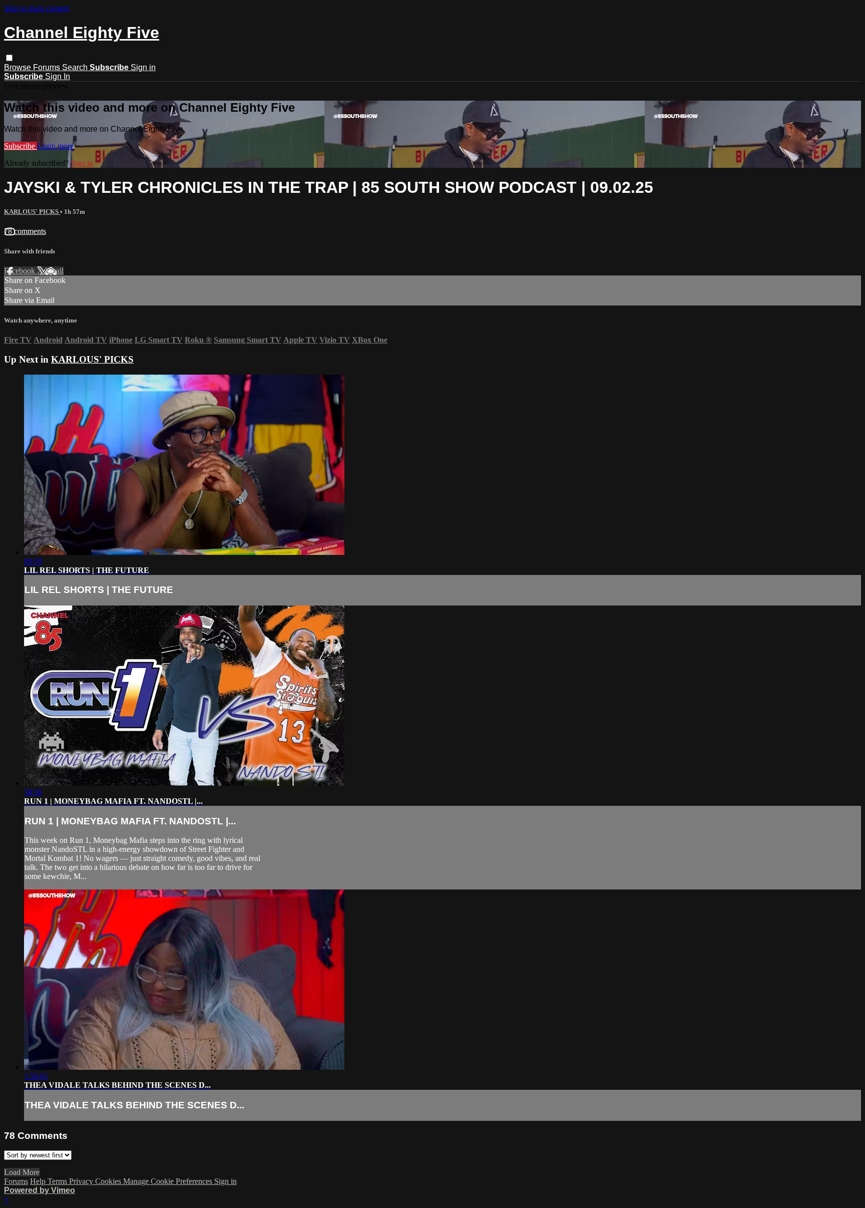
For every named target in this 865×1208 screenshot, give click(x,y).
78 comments (25, 231)
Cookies (109, 1181)
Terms (58, 1181)
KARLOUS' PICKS (32, 211)
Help (39, 1181)
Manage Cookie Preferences (168, 1181)
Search (76, 67)
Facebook (20, 270)
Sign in (143, 67)
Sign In (57, 76)
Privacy (82, 1181)
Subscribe (20, 146)
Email (54, 270)
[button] (9, 58)
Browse (18, 67)
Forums (47, 67)
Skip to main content (36, 8)
